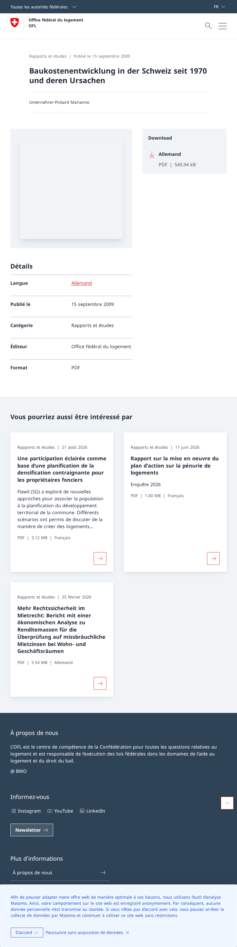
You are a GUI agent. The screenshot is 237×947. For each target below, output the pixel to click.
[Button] (100, 683)
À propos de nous (32, 872)
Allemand (81, 283)
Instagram (29, 811)
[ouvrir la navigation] (222, 26)
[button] (227, 803)
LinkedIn (95, 811)
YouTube (63, 811)
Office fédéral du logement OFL (57, 22)
